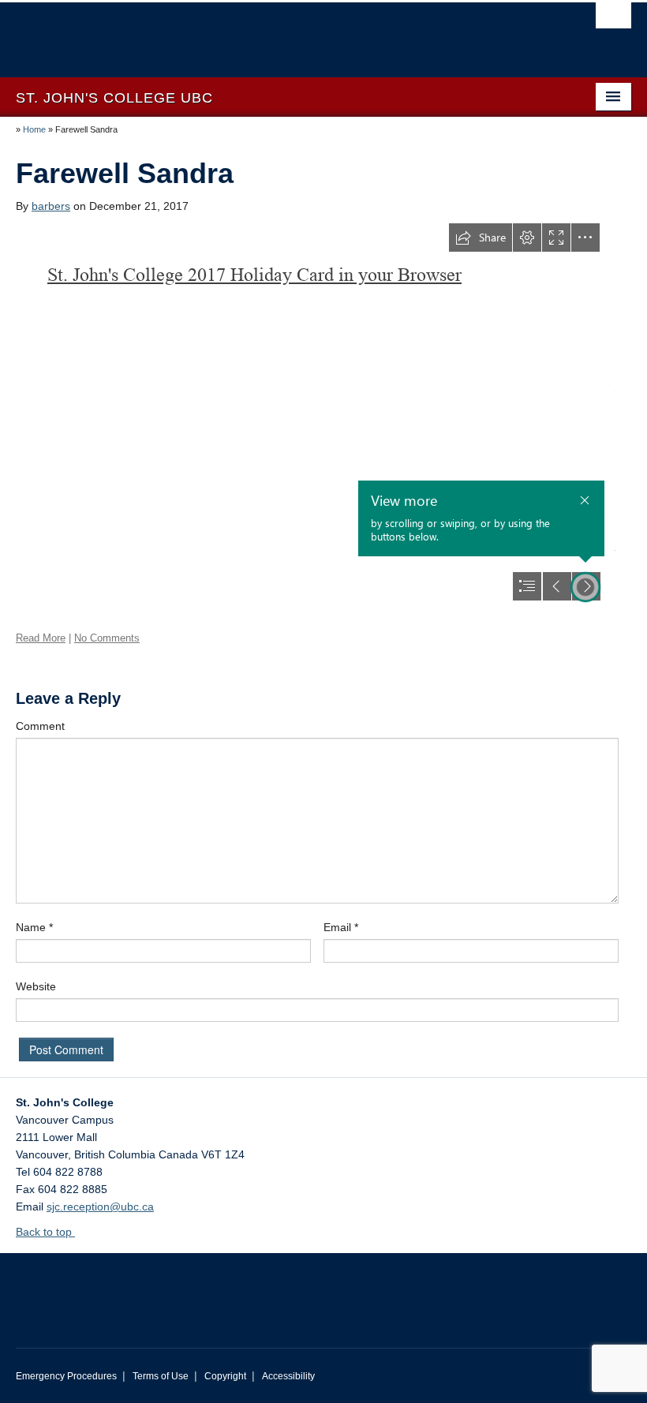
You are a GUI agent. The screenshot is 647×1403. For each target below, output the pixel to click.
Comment (40, 726)
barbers (51, 206)
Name (34, 927)
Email (341, 927)
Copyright (225, 1376)
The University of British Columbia (277, 32)
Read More (40, 638)
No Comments (107, 638)
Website (36, 986)
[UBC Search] (613, 19)
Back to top (45, 1231)
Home (34, 129)
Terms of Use (161, 1376)
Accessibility (288, 1376)
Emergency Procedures (66, 1376)
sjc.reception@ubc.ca (100, 1206)
